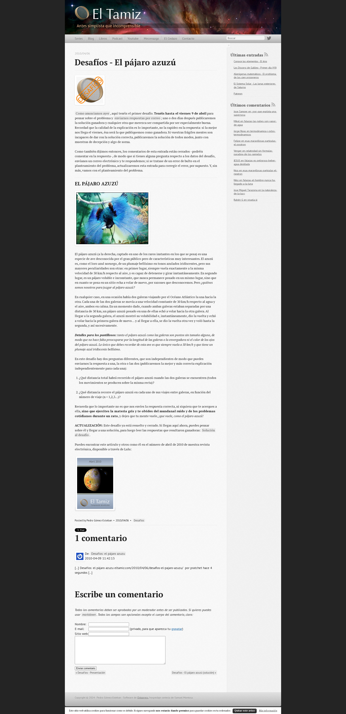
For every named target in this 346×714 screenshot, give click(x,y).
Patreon (238, 93)
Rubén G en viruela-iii (245, 199)
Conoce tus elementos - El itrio (250, 61)
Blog (91, 38)
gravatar (176, 629)
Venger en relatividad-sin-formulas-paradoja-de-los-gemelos (253, 152)
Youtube (133, 38)
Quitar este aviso (244, 710)
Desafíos (139, 520)
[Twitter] (269, 39)
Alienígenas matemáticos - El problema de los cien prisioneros (255, 75)
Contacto (188, 38)
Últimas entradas (246, 55)
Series (79, 38)
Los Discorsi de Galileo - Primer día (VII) (255, 67)
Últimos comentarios (250, 105)
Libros (103, 38)
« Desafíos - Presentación (90, 672)
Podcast (117, 38)
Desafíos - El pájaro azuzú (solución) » (194, 672)
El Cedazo (170, 38)
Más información (268, 710)
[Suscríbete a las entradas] (266, 54)
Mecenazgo (151, 38)
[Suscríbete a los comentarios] (273, 105)
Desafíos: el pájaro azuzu (108, 554)
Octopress (142, 697)
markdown (89, 614)
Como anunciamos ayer (92, 113)
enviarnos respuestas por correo (137, 118)
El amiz (116, 15)
